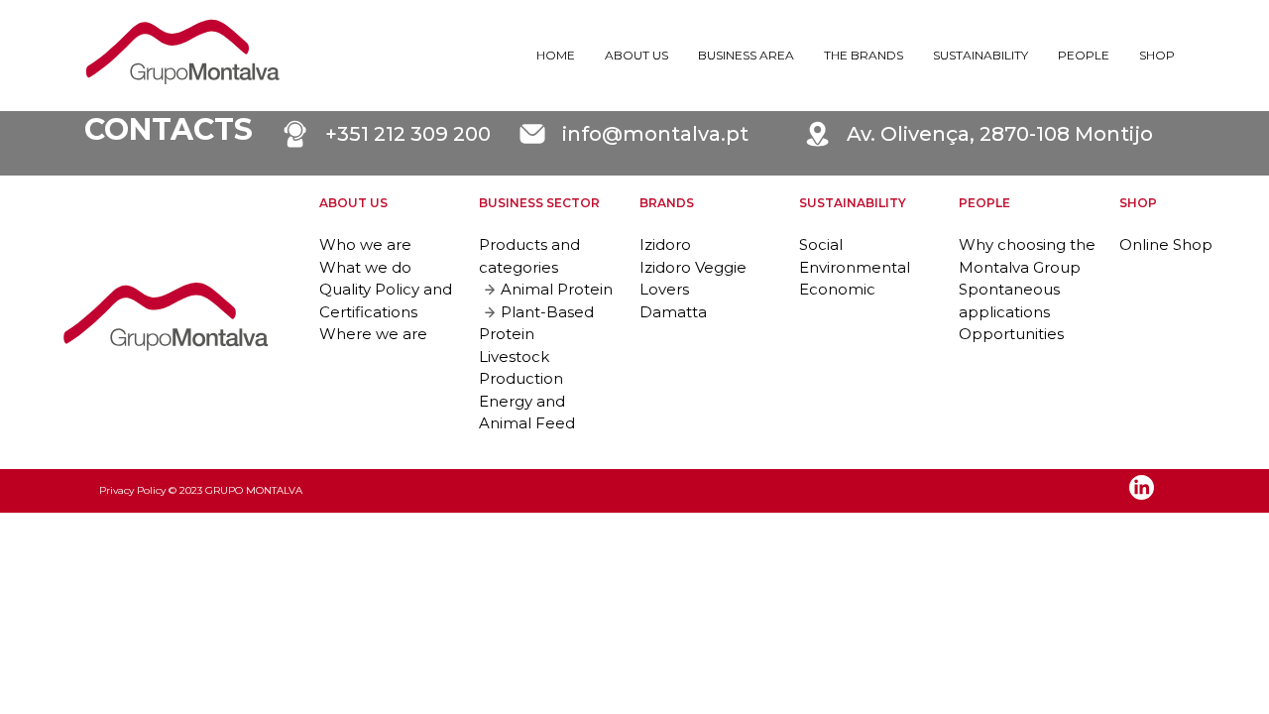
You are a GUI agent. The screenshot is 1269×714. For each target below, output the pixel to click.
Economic (837, 289)
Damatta (673, 311)
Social (821, 244)
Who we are (365, 244)
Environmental (854, 267)
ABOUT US (636, 55)
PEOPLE (1083, 55)
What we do (365, 267)
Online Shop (1165, 244)
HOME (555, 55)
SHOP (1157, 55)
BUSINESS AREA (746, 55)
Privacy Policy (132, 490)
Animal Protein (557, 289)
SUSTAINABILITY (980, 55)
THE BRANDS (863, 55)
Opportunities (1011, 333)
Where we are (373, 333)
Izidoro (665, 244)
